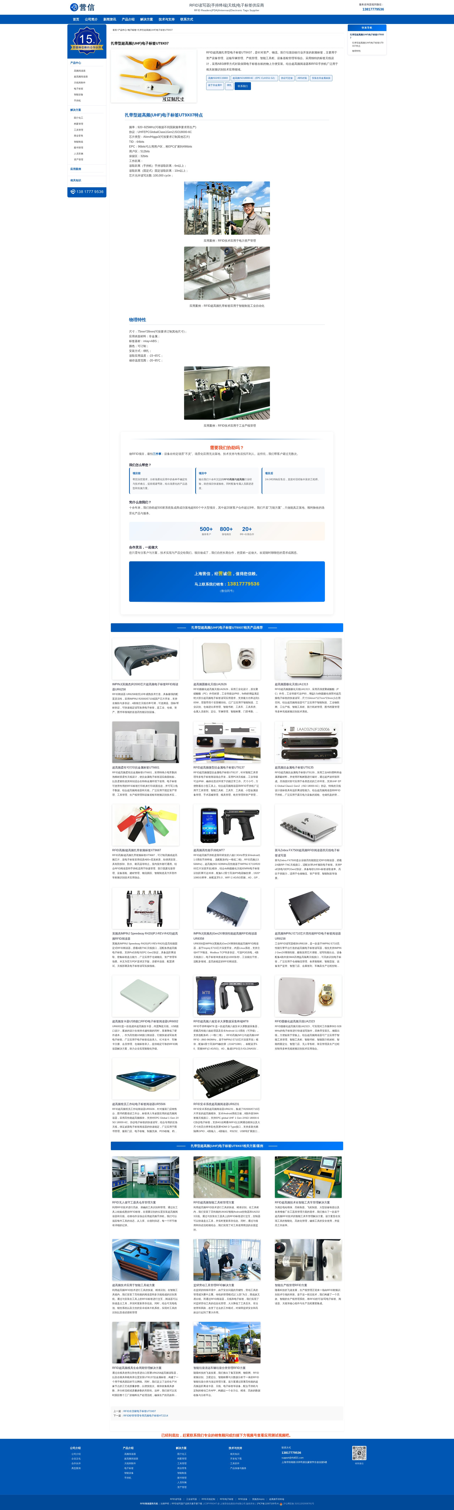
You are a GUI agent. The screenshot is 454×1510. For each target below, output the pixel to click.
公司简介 (91, 19)
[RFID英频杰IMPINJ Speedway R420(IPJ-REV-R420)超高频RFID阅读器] (145, 908)
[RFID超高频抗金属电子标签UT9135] (308, 742)
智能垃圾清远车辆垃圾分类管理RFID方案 (219, 1367)
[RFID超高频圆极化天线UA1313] (308, 659)
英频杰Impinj (258, 1499)
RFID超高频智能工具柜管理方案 (213, 1202)
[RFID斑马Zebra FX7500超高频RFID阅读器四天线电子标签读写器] (308, 825)
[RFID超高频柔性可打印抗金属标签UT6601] (145, 742)
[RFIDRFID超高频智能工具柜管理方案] (226, 1177)
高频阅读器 (79, 70)
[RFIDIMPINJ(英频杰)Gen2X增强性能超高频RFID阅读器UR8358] (226, 908)
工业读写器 (191, 1499)
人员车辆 (78, 153)
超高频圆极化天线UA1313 (291, 684)
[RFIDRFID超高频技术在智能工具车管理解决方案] (308, 1177)
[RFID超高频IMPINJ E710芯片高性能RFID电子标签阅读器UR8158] (308, 908)
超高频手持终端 (276, 1499)
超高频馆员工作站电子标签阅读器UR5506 (138, 1104)
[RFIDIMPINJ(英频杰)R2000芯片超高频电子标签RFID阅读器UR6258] (145, 659)
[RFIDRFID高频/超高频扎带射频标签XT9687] (145, 825)
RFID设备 (242, 1499)
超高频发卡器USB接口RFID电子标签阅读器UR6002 (145, 1021)
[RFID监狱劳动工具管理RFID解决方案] (226, 1260)
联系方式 (186, 19)
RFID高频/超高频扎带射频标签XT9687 (136, 850)
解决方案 (146, 19)
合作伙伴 (76, 1463)
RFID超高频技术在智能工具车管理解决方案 (302, 1202)
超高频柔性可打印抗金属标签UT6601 (135, 767)
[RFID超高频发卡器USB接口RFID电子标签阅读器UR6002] (145, 996)
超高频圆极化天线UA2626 (210, 684)
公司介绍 (76, 1454)
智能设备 (78, 94)
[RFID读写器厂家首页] (82, 7)
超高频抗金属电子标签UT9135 (294, 767)
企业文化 (76, 1458)
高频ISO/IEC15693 (218, 78)
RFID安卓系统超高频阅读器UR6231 (216, 1104)
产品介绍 (128, 19)
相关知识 (75, 180)
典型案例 (76, 1468)
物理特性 (356, 51)
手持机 (77, 100)
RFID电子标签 (226, 1499)
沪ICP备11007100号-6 (268, 1503)
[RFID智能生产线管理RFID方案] (308, 1260)
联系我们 (243, 86)
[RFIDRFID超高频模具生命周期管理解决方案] (145, 1342)
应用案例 (75, 168)
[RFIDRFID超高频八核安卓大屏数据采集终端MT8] (226, 996)
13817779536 (243, 584)
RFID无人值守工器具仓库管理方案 (134, 1202)
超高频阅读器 (81, 76)
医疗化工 (78, 118)
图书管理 (78, 147)
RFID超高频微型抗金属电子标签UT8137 (219, 767)
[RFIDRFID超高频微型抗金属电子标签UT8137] (226, 742)
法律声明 (164, 1503)
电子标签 (78, 88)
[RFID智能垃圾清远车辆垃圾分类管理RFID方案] (226, 1342)
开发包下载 (236, 1458)
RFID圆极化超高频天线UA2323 (295, 1021)
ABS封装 (302, 78)
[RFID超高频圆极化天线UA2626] (226, 659)
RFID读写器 (175, 1499)
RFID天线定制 (208, 1499)
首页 (76, 19)
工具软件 (234, 1463)
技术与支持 (167, 19)
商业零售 (78, 135)
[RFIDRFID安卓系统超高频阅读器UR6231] (226, 1079)
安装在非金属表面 (321, 78)
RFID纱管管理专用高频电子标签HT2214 (145, 1415)
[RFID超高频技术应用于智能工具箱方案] (145, 1260)
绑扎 (229, 85)
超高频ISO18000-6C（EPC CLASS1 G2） (254, 78)
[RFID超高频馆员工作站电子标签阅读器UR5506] (145, 1079)
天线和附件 (79, 82)
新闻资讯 (109, 19)
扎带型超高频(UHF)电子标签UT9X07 (367, 36)
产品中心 (122, 30)
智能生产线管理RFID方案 (291, 1285)
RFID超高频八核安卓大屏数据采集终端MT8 (220, 1021)
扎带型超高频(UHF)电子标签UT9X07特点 (367, 44)
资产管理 (78, 159)
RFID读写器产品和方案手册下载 (187, 1503)
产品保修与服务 (238, 1468)
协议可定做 (287, 78)
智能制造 (78, 141)
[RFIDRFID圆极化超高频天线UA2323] (308, 996)
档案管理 (78, 123)
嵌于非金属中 (215, 85)
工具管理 (78, 130)
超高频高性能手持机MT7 (209, 850)
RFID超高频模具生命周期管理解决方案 (137, 1367)
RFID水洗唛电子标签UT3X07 (139, 1411)
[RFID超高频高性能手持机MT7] (226, 825)
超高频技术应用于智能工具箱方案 (133, 1285)
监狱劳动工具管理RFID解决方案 (213, 1285)
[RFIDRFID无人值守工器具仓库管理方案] (145, 1177)
